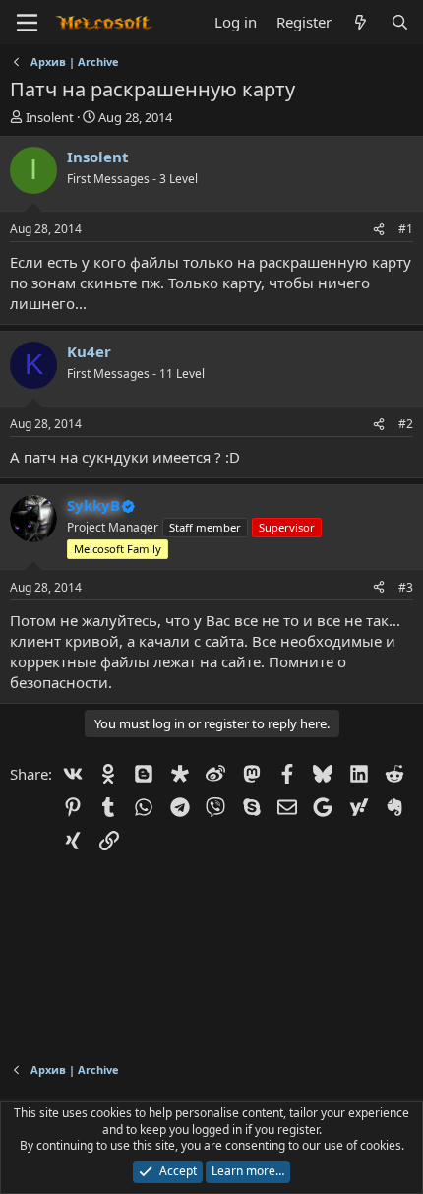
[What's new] (360, 22)
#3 (405, 587)
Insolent (50, 117)
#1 (405, 228)
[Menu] (27, 22)
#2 (405, 423)
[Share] (379, 230)
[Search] (400, 22)
